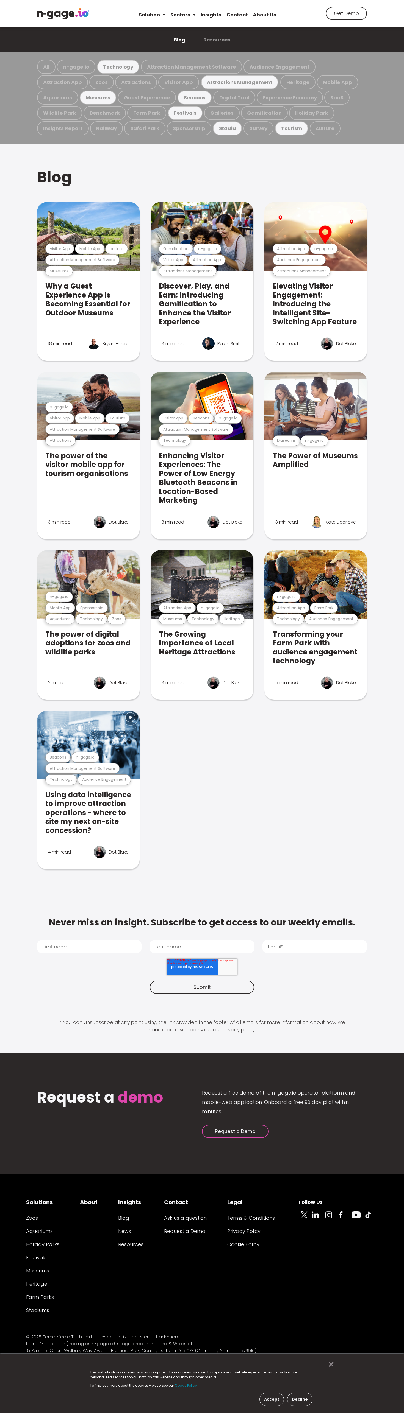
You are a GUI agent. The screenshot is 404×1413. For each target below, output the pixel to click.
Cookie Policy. (186, 1385)
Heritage (297, 82)
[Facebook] (345, 1218)
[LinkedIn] (318, 1218)
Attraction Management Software (191, 66)
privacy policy (238, 1029)
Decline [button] (300, 1399)
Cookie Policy (243, 1244)
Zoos (101, 82)
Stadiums (37, 1310)
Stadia (227, 128)
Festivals (185, 113)
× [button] (330, 1364)
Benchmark (105, 113)
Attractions (136, 82)
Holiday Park (311, 113)
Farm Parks (40, 1297)
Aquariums (57, 97)
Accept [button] (271, 1399)
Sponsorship (189, 128)
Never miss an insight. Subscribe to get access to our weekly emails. (202, 922)
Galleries (222, 113)
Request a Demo (235, 1131)
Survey (258, 128)
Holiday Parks (42, 1244)
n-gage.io (76, 66)
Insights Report (63, 128)
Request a (100, 1098)
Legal (235, 1202)
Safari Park (144, 128)
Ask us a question (185, 1218)
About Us (264, 14)
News (124, 1231)
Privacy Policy (244, 1231)
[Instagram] (331, 1218)
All (46, 66)
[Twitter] (305, 1218)
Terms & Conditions (251, 1218)
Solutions (39, 1202)
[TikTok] (371, 1218)
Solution (149, 14)
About (89, 1202)
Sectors (180, 14)
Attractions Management (239, 82)
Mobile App (337, 82)
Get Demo (346, 13)
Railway (106, 128)
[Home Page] (63, 14)
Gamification (264, 113)
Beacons (195, 97)
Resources (217, 39)
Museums (98, 97)
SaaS (337, 97)
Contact (237, 14)
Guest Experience (147, 97)
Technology (118, 66)
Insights (211, 14)
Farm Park (146, 113)
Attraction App (62, 82)
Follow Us (311, 1202)
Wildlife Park (59, 113)
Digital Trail (234, 97)
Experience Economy (290, 97)
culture (325, 128)
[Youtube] (358, 1218)
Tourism (291, 128)
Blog (179, 39)
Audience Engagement (279, 66)
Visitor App (178, 82)
